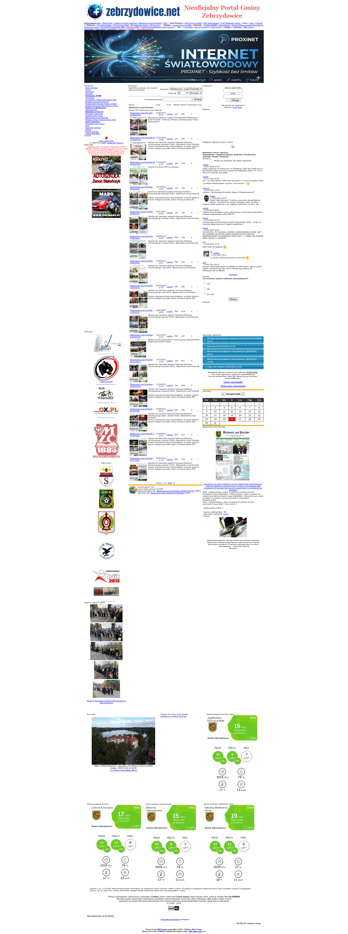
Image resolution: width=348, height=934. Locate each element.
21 (249, 415)
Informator (188, 27)
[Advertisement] (106, 276)
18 (224, 415)
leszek (205, 218)
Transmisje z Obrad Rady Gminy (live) (101, 100)
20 (240, 415)
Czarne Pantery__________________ (106, 383)
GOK (165, 23)
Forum (88, 90)
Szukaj (88, 130)
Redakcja (233, 487)
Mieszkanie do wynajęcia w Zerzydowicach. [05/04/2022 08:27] (232, 352)
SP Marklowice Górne (139, 25)
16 (206, 415)
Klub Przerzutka (92, 132)
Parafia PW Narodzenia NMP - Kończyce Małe (120, 27)
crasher (170, 114)
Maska (212, 196)
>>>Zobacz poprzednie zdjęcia (123, 770)
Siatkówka (237, 27)
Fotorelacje (112, 29)
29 (259, 419)
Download (89, 92)
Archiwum (233, 275)
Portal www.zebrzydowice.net (170, 919)
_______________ (105, 402)
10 (215, 411)
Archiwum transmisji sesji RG (97, 102)
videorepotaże (91, 110)
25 (224, 419)
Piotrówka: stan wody (94, 114)
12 (232, 411)
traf (204, 242)
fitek (204, 263)
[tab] (233, 340)
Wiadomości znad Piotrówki (150, 23)
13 (240, 411)
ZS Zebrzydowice (104, 25)
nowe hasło (237, 107)
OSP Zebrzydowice (211, 23)
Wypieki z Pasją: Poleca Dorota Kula (100, 120)
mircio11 (206, 188)
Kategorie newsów (93, 128)
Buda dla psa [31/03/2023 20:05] (221, 346)
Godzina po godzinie (169, 716)
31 (215, 423)
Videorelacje (100, 29)
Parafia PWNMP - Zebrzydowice (217, 25)
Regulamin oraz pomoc (95, 124)
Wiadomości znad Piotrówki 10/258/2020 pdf (175, 491)
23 (206, 419)
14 (249, 411)
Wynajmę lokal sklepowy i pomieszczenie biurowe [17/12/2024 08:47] (234, 339)
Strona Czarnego (201, 27)
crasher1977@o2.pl (115, 143)
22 (259, 415)
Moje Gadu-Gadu (106, 141)
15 (259, 411)
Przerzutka (89, 29)
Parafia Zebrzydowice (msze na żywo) (101, 104)
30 (206, 423)
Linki (87, 126)
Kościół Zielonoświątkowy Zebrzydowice (157, 27)
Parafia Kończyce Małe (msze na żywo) (101, 106)
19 (232, 415)
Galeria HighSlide (92, 134)
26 (232, 419)
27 (240, 419)
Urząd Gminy (107, 23)
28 (249, 419)
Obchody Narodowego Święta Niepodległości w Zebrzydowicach (106, 702)
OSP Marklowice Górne (230, 23)
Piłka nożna (248, 27)
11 (224, 411)
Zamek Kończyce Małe (182, 25)
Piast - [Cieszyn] (256, 23)
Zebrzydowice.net (92, 23)
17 (215, 415)
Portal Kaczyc (216, 27)
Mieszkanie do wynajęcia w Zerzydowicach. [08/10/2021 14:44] (232, 360)
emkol (225, 514)
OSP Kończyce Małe (193, 23)
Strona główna (91, 88)
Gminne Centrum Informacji (125, 23)
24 (215, 419)
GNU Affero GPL (195, 931)
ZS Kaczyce (155, 25)
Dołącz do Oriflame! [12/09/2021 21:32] (224, 367)
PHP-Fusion (162, 929)
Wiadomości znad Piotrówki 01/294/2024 (168, 493)
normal (205, 165)
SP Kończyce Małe (121, 25)
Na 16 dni (183, 716)
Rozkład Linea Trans (94, 116)
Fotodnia (89, 94)
